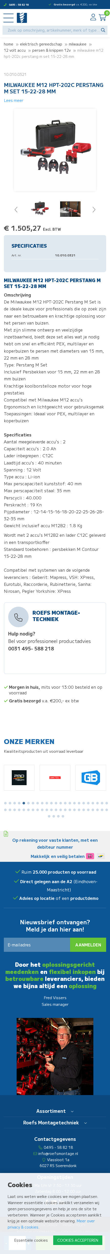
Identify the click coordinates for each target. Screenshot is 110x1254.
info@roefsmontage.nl (58, 1153)
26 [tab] (14, 810)
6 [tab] (28, 803)
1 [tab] (5, 803)
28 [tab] (24, 810)
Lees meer (13, 100)
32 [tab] (42, 810)
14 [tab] (65, 803)
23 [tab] (106, 803)
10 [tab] (47, 803)
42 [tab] (88, 810)
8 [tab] (38, 803)
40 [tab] (79, 810)
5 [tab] (24, 803)
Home (8, 44)
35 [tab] (56, 810)
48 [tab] (53, 816)
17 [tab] (79, 803)
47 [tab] (49, 816)
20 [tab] (93, 803)
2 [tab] (10, 803)
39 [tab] (74, 810)
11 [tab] (51, 803)
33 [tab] (47, 810)
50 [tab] (63, 816)
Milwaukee (77, 44)
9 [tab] (42, 803)
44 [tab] (97, 810)
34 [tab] (51, 810)
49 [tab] (58, 816)
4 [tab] (19, 803)
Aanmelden (88, 945)
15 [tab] (70, 803)
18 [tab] (83, 803)
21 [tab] (97, 803)
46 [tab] (106, 810)
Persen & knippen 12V (51, 50)
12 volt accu (15, 50)
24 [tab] (5, 810)
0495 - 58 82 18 (19, 4)
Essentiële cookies (31, 1240)
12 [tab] (56, 803)
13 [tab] (60, 803)
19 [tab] (88, 803)
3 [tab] (15, 803)
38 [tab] (70, 810)
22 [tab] (102, 803)
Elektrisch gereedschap (41, 44)
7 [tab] (33, 803)
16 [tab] (74, 803)
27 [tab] (19, 810)
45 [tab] (102, 810)
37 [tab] (65, 810)
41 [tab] (83, 810)
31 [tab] (37, 810)
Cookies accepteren (77, 1240)
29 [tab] (28, 810)
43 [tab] (93, 810)
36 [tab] (60, 810)
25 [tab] (10, 810)
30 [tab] (33, 810)
